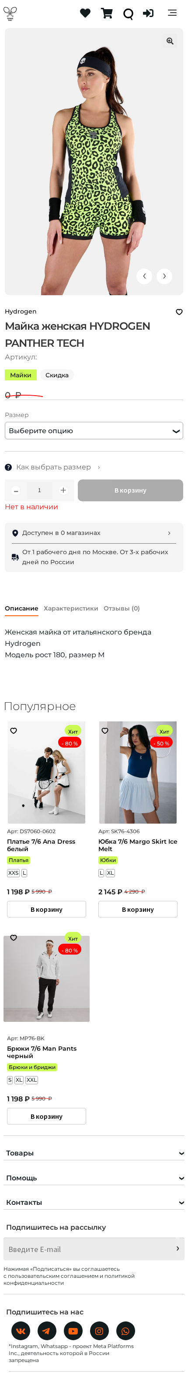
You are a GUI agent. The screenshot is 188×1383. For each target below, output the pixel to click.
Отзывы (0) (122, 608)
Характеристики (71, 608)
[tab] (21, 606)
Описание (21, 608)
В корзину (130, 490)
